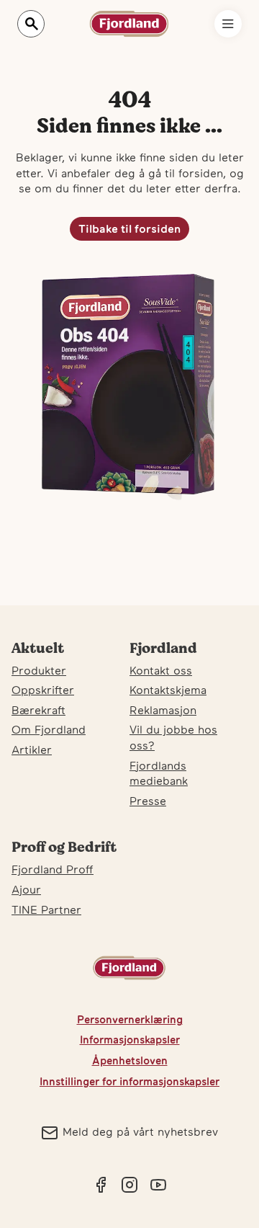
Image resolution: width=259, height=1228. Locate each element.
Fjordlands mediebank (159, 773)
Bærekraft (38, 710)
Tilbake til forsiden (129, 228)
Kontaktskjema (168, 689)
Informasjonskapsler (130, 1039)
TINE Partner (46, 909)
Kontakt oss (161, 670)
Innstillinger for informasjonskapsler (129, 1081)
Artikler (32, 749)
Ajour (26, 889)
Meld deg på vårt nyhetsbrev (140, 1131)
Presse (148, 800)
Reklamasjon (163, 710)
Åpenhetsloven (130, 1060)
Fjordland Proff (53, 869)
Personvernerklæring (130, 1019)
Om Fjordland (49, 729)
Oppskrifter (43, 689)
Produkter (39, 670)
